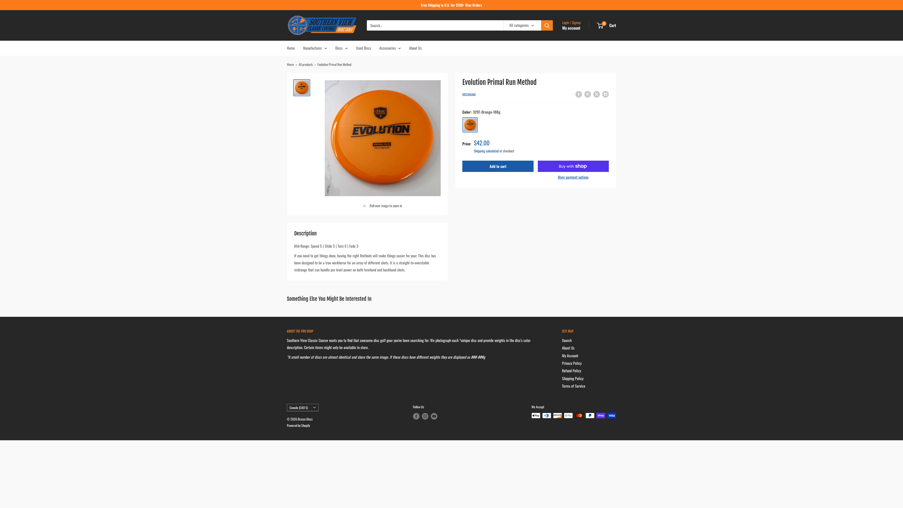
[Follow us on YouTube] (434, 416)
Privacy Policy (572, 363)
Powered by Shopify (298, 425)
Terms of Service (573, 386)
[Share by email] (605, 93)
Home (291, 48)
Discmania (469, 94)
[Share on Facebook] (578, 93)
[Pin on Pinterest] (587, 93)
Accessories (387, 48)
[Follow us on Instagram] (425, 416)
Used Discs (363, 48)
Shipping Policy (572, 378)
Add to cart (498, 166)
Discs (339, 48)
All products (306, 64)
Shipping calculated (486, 150)
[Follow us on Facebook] (416, 416)
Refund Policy (571, 370)
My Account (570, 355)
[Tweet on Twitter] (596, 93)
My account (571, 28)
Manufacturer (312, 48)
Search (567, 340)
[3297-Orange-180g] (470, 124)
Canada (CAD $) (298, 407)
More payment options (573, 177)
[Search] (547, 25)
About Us (415, 48)
